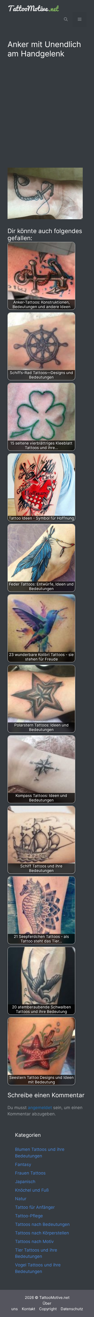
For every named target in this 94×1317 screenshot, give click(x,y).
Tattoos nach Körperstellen (42, 1232)
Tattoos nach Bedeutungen (42, 1224)
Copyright (48, 1308)
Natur (20, 1198)
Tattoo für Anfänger (35, 1207)
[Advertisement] (47, 112)
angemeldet (40, 1107)
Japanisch (25, 1181)
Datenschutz (72, 1308)
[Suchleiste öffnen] (66, 19)
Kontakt (28, 1308)
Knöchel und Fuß (32, 1190)
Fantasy (23, 1164)
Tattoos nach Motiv (34, 1241)
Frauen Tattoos (30, 1173)
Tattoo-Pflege (29, 1215)
